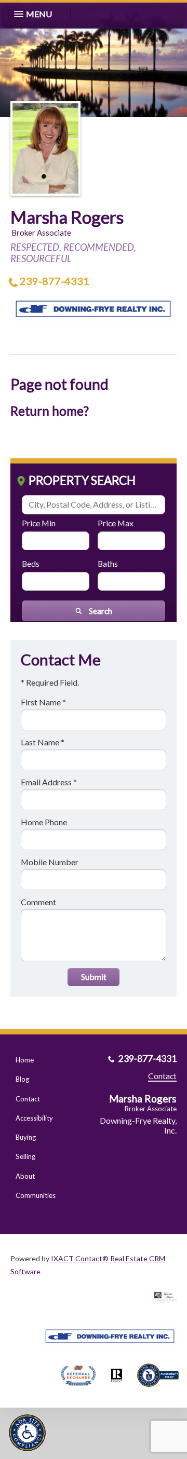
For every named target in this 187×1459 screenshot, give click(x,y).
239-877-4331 (54, 281)
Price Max (115, 523)
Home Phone (44, 822)
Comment (38, 902)
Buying (26, 1137)
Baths (108, 563)
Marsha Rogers (67, 217)
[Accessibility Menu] (27, 1432)
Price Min (39, 523)
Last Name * (42, 742)
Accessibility (34, 1118)
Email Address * (49, 782)
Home (25, 1060)
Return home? (49, 410)
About (25, 1176)
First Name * (43, 702)
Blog (22, 1079)
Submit (93, 976)
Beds (30, 563)
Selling (25, 1156)
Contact (28, 1099)
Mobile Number (49, 862)
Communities (36, 1195)
